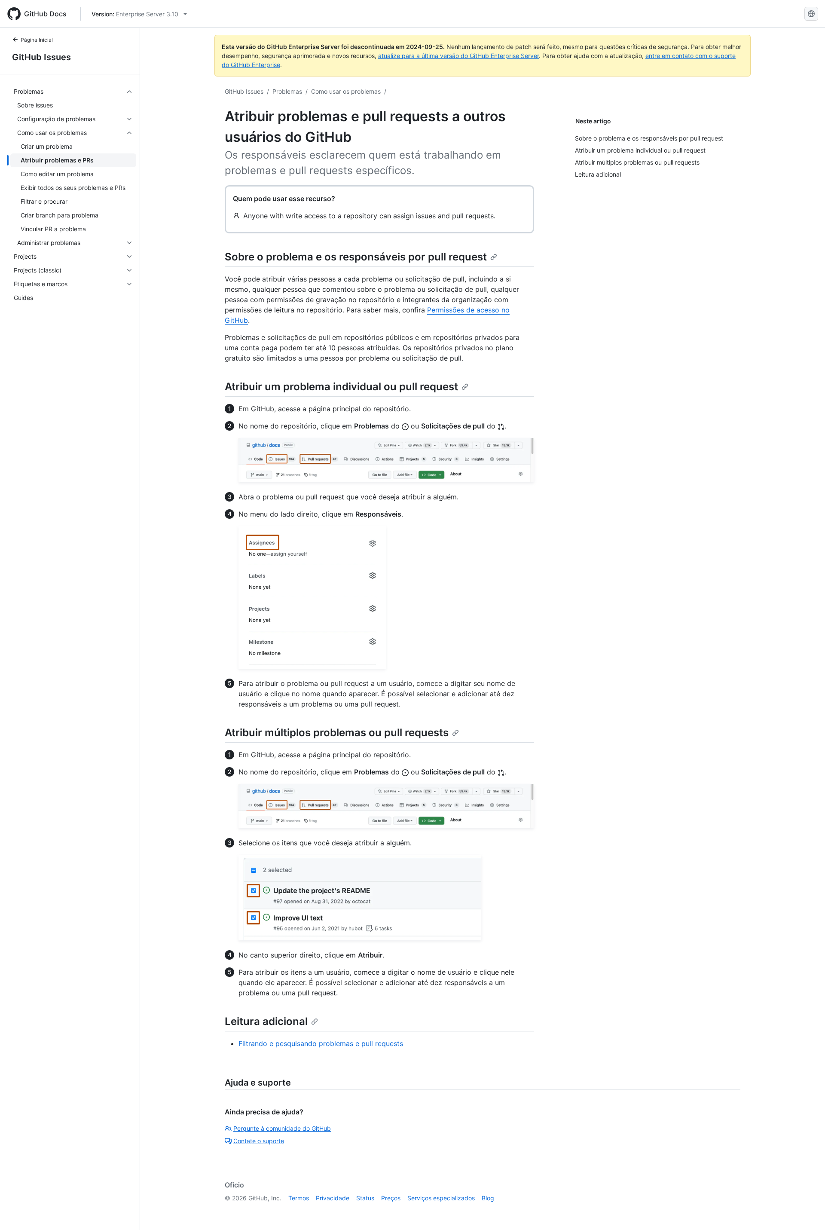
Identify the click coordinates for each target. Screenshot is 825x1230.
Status (365, 1198)
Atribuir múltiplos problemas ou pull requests (337, 732)
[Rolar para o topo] (806, 1211)
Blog (488, 1198)
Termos (298, 1198)
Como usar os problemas (346, 91)
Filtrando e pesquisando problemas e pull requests (320, 1043)
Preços (390, 1198)
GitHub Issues (41, 57)
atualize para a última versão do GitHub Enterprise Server (458, 55)
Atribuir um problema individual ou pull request (341, 386)
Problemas (287, 91)
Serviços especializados (441, 1198)
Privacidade (332, 1198)
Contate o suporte (258, 1140)
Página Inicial (37, 40)
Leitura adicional (266, 1021)
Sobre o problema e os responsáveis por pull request (356, 257)
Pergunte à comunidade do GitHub (282, 1128)
